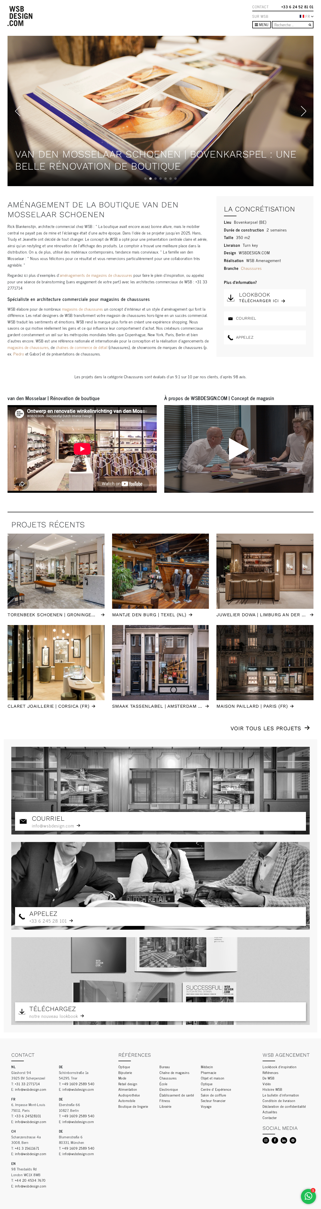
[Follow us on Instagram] (266, 1140)
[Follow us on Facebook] (275, 1140)
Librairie (165, 1106)
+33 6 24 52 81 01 (297, 7)
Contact (260, 7)
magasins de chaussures (82, 309)
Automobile (126, 1100)
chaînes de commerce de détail (82, 347)
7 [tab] (175, 178)
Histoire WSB (272, 1089)
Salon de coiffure (213, 1095)
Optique (124, 1066)
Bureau (164, 1066)
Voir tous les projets (265, 728)
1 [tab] (145, 178)
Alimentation (127, 1089)
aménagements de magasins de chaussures (96, 275)
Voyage (206, 1106)
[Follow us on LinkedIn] (284, 1140)
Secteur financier (213, 1100)
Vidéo (267, 1083)
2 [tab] (150, 178)
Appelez (243, 337)
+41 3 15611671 (27, 1148)
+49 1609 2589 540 (78, 1083)
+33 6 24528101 (28, 1116)
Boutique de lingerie (133, 1106)
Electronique (168, 1089)
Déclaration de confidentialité (284, 1106)
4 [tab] (160, 178)
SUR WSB (260, 16)
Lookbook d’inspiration (279, 1066)
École (163, 1083)
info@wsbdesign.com (30, 1089)
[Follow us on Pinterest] (293, 1140)
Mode (122, 1078)
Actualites (270, 1112)
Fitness (164, 1100)
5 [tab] (165, 178)
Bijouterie (125, 1072)
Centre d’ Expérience (216, 1089)
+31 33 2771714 (27, 1083)
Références (270, 1072)
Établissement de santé (176, 1095)
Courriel (245, 318)
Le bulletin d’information (281, 1095)
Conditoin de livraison (279, 1100)
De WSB (268, 1078)
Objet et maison (212, 1078)
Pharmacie (208, 1072)
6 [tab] (170, 178)
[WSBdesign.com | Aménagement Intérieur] (20, 16)
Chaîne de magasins (174, 1072)
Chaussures (251, 268)
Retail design (127, 1083)
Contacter (270, 1117)
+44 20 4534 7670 (30, 1180)
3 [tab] (155, 178)
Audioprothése (129, 1095)
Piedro (19, 353)
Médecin (207, 1066)
